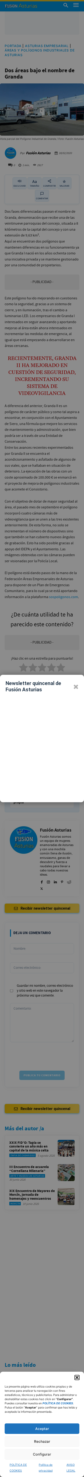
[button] (77, 1377)
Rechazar (42, 1441)
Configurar (42, 1454)
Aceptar (42, 1428)
